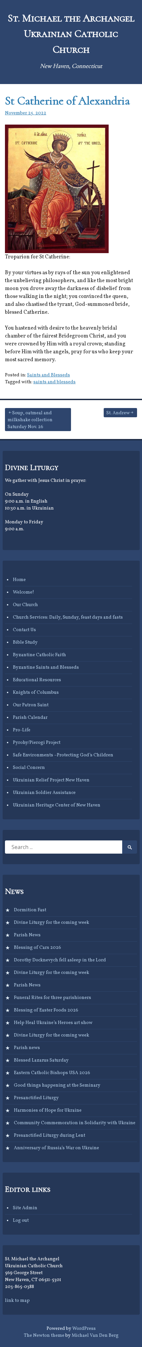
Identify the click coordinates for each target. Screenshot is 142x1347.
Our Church (25, 605)
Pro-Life (21, 730)
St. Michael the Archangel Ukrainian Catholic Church (71, 34)
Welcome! (23, 592)
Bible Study (25, 642)
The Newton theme (44, 1335)
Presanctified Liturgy (36, 1098)
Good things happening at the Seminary (57, 1085)
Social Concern (29, 768)
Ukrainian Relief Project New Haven (51, 780)
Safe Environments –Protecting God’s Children (63, 755)
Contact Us (24, 630)
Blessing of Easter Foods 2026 (46, 1010)
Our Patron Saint (31, 705)
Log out (21, 1220)
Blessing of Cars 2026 (37, 948)
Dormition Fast (30, 910)
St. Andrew (118, 413)
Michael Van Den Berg (95, 1335)
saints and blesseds (54, 382)
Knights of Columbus (36, 692)
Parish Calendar (30, 718)
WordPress (84, 1329)
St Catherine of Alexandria (67, 101)
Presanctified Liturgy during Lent (49, 1135)
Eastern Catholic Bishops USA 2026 (52, 1073)
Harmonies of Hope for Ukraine (48, 1110)
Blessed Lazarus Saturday (41, 1060)
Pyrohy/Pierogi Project (36, 743)
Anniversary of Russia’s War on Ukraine (56, 1148)
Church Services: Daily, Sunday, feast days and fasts (68, 617)
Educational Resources (37, 680)
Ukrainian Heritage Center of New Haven (56, 805)
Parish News (27, 935)
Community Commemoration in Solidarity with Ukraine (74, 1123)
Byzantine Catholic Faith (39, 655)
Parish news (27, 1048)
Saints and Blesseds (48, 375)
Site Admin (25, 1208)
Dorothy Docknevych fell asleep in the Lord (60, 960)
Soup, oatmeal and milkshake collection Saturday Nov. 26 (30, 420)
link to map (17, 1301)
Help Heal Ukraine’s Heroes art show (53, 1023)
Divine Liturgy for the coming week (51, 923)
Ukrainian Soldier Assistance (44, 793)
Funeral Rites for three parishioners (52, 998)
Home (19, 580)
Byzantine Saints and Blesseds (46, 667)
